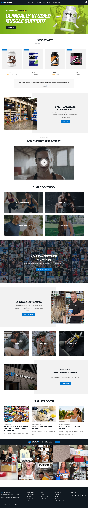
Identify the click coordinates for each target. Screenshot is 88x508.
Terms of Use (57, 496)
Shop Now (65, 123)
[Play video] (44, 164)
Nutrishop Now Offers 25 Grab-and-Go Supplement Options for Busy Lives (16, 430)
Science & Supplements (64, 426)
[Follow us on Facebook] (72, 497)
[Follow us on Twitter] (75, 497)
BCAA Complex (76, 70)
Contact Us (43, 500)
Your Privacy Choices (59, 502)
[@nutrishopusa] (29, 444)
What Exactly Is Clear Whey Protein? (70, 429)
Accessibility (57, 498)
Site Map (57, 500)
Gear (53, 44)
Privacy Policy (58, 494)
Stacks (46, 43)
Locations (39, 2)
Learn (44, 2)
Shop (29, 2)
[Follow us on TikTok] (85, 497)
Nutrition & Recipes (36, 426)
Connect (48, 2)
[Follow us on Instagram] (79, 497)
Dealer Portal (30, 500)
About (33, 2)
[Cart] (86, 2)
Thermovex (33, 70)
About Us (29, 498)
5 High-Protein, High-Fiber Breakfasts (42, 429)
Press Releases (7, 426)
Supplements (37, 43)
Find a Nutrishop (28, 316)
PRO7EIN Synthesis (12, 70)
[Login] (83, 2)
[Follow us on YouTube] (82, 497)
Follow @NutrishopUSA (44, 271)
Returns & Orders (44, 498)
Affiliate (28, 502)
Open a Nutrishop (56, 2)
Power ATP (54, 70)
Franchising (65, 385)
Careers (42, 496)
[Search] (80, 2)
